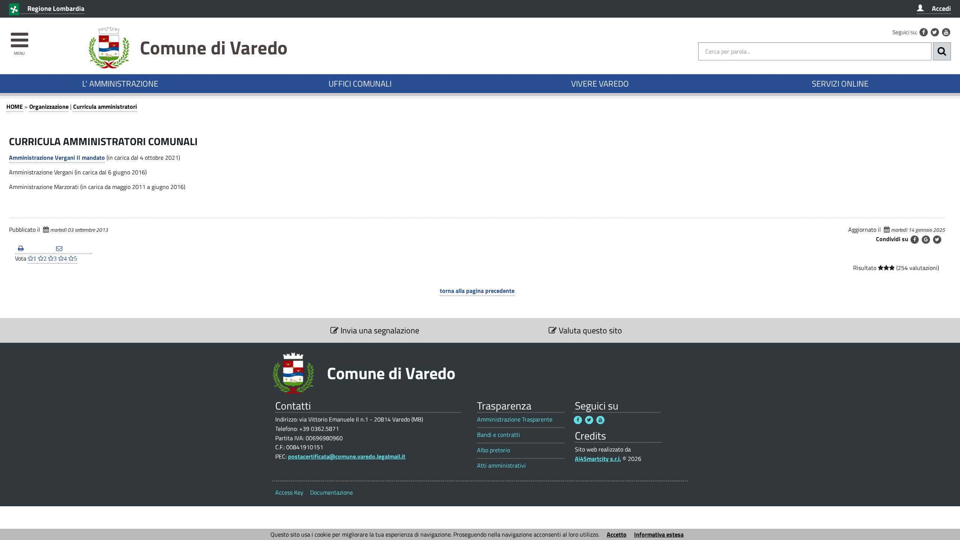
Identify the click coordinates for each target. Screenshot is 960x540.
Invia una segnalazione (379, 330)
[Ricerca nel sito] (942, 51)
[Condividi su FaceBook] (914, 240)
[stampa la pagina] (34, 249)
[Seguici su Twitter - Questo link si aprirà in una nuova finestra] (935, 32)
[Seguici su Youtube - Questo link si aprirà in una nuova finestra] (946, 32)
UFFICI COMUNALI (360, 84)
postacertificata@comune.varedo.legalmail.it (346, 456)
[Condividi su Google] (926, 240)
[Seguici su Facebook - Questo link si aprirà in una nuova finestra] (924, 32)
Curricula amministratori (105, 106)
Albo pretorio (493, 450)
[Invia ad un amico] (72, 249)
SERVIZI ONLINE (840, 84)
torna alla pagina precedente (477, 290)
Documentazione (331, 492)
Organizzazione (49, 106)
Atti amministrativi (501, 465)
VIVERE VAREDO (600, 84)
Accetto (617, 534)
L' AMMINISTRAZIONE (120, 84)
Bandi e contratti (498, 434)
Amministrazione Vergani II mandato (57, 157)
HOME (14, 106)
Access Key (289, 492)
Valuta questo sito (589, 330)
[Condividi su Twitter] (937, 240)
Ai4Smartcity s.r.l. (598, 458)
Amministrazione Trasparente (514, 419)
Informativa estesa (659, 534)
